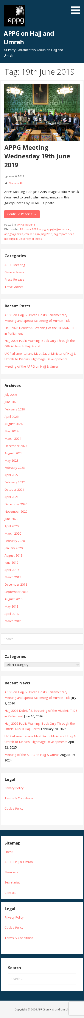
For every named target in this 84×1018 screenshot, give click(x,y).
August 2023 (13, 453)
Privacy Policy (14, 788)
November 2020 (16, 511)
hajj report (60, 234)
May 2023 (11, 460)
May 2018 (11, 606)
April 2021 (12, 497)
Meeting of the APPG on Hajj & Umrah (32, 366)
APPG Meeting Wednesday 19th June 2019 (37, 156)
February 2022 (15, 482)
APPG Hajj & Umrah (19, 862)
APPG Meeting (26, 224)
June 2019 (11, 562)
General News (14, 272)
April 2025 (12, 417)
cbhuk (28, 234)
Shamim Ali (16, 183)
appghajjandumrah (58, 229)
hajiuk (36, 234)
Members (11, 872)
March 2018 (13, 621)
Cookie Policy (14, 808)
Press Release (14, 279)
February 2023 (15, 468)
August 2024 (13, 424)
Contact (10, 893)
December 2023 (16, 446)
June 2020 (11, 519)
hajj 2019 (46, 234)
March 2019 (13, 577)
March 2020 (13, 533)
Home (9, 852)
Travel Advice (14, 287)
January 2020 (14, 548)
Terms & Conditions (19, 798)
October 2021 (14, 489)
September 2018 (16, 592)
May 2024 (11, 431)
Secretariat (12, 882)
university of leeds (30, 239)
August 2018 (13, 599)
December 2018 (16, 584)
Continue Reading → (21, 214)
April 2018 (12, 614)
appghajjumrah (13, 234)
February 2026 (15, 409)
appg (42, 229)
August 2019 (13, 555)
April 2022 (12, 475)
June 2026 (11, 402)
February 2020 (15, 541)
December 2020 (16, 504)
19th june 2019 (29, 229)
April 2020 (12, 526)
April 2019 (12, 570)
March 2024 (13, 438)
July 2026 (11, 395)
